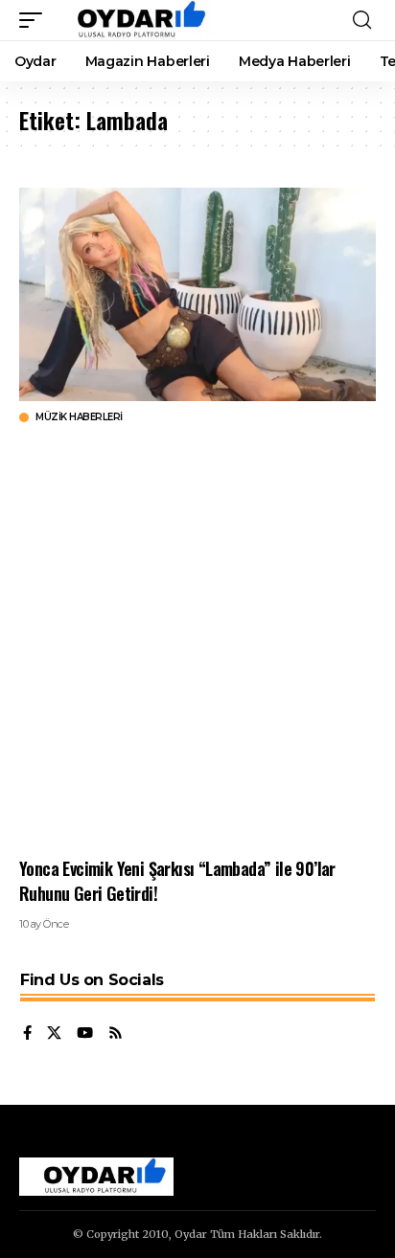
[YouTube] (85, 1034)
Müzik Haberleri (79, 417)
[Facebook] (27, 1034)
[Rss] (115, 1034)
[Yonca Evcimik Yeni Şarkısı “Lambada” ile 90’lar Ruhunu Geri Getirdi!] (197, 294)
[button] (35, 20)
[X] (54, 1034)
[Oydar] (133, 20)
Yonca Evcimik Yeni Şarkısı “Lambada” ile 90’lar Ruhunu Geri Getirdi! (177, 880)
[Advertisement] (197, 640)
